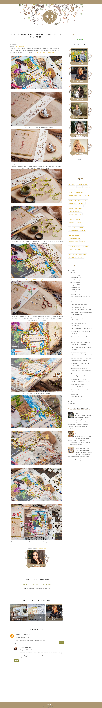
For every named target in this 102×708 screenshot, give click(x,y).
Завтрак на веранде (84, 195)
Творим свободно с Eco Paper (76, 252)
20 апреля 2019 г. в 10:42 (22, 637)
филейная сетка (73, 254)
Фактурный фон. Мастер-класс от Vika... (35, 617)
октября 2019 (75, 280)
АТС (79, 189)
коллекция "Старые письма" (76, 219)
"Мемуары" (71, 184)
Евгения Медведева (23, 635)
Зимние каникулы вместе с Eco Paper (78, 200)
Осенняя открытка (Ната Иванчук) (54, 618)
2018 (71, 401)
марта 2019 (74, 394)
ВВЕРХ (49, 704)
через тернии (79, 260)
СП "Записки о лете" (74, 246)
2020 (71, 270)
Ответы (17, 644)
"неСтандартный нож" (81, 184)
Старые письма (84, 246)
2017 (71, 404)
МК (69, 227)
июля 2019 (74, 287)
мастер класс (86, 225)
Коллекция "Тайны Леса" (75, 222)
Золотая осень (72, 203)
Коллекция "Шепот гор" (75, 225)
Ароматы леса (72, 189)
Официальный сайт (34, 2)
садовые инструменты (74, 238)
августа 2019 (75, 285)
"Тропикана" (72, 187)
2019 (71, 273)
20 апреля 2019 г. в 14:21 (26, 650)
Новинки (75, 227)
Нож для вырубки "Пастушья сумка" (44, 52)
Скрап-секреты (83, 241)
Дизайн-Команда (73, 195)
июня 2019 (74, 289)
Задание (71, 198)
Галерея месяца (79, 192)
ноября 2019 (74, 277)
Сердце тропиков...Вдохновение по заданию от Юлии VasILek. (83, 415)
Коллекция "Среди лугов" (75, 216)
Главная (13, 2)
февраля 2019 (75, 396)
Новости (81, 227)
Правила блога (65, 2)
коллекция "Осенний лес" (75, 214)
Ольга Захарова (19, 46)
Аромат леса (86, 187)
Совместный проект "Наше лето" (77, 243)
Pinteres (48, 584)
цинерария (71, 260)
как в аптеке (82, 203)
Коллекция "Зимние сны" (75, 211)
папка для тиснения (74, 233)
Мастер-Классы (50, 2)
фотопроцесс (72, 257)
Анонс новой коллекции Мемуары (81, 328)
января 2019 (74, 399)
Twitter (37, 584)
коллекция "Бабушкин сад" (75, 208)
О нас (21, 2)
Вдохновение (31, 588)
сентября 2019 (75, 282)
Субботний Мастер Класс (43, 588)
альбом (79, 187)
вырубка (71, 192)
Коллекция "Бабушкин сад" (34, 280)
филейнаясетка (83, 254)
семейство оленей (73, 241)
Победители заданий (74, 235)
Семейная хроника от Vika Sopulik (18, 618)
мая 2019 (73, 292)
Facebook (26, 584)
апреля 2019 (74, 294)
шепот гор (87, 260)
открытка (82, 230)
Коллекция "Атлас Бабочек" (76, 206)
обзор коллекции (73, 230)
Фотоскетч (81, 257)
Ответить (61, 642)
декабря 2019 (75, 275)
